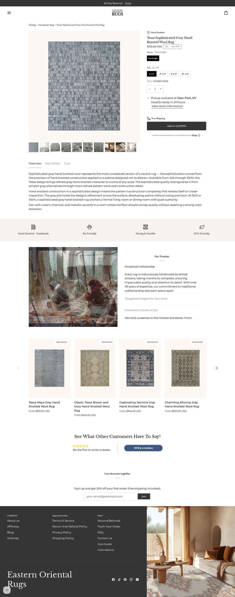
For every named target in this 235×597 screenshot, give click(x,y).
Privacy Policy (61, 532)
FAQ (100, 532)
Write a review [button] (143, 447)
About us (13, 520)
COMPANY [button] (12, 515)
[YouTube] (137, 579)
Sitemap (13, 538)
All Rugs (32, 24)
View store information (167, 106)
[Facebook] (113, 579)
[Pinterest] (125, 579)
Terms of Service (63, 520)
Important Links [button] (60, 515)
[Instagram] (131, 579)
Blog (10, 532)
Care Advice (106, 549)
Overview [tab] (35, 163)
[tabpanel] (117, 191)
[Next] (216, 368)
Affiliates (13, 526)
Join (143, 496)
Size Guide (105, 544)
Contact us (105, 538)
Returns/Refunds (109, 520)
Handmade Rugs (46, 24)
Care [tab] (67, 163)
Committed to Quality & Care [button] (141, 313)
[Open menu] (12, 12)
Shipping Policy (63, 538)
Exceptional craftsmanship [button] (140, 266)
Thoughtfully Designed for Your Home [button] (146, 301)
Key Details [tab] (52, 163)
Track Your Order (109, 526)
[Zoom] (84, 86)
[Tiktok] (119, 579)
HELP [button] (100, 515)
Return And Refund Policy (69, 526)
